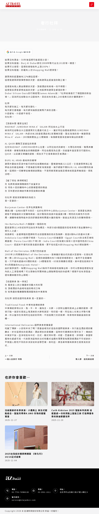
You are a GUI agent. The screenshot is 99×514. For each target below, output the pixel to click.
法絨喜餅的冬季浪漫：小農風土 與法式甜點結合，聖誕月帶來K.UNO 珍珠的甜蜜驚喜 (26, 413)
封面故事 (42, 29)
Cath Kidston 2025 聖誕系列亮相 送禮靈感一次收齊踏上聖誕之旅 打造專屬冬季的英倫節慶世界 (72, 413)
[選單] (91, 4)
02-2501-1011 (44, 492)
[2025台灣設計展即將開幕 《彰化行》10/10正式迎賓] (26, 437)
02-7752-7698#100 (20, 492)
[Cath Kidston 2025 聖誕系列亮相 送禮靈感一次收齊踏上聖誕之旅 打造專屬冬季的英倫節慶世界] (72, 394)
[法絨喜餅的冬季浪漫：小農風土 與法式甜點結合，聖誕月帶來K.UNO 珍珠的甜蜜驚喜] (26, 394)
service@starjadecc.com (24, 500)
